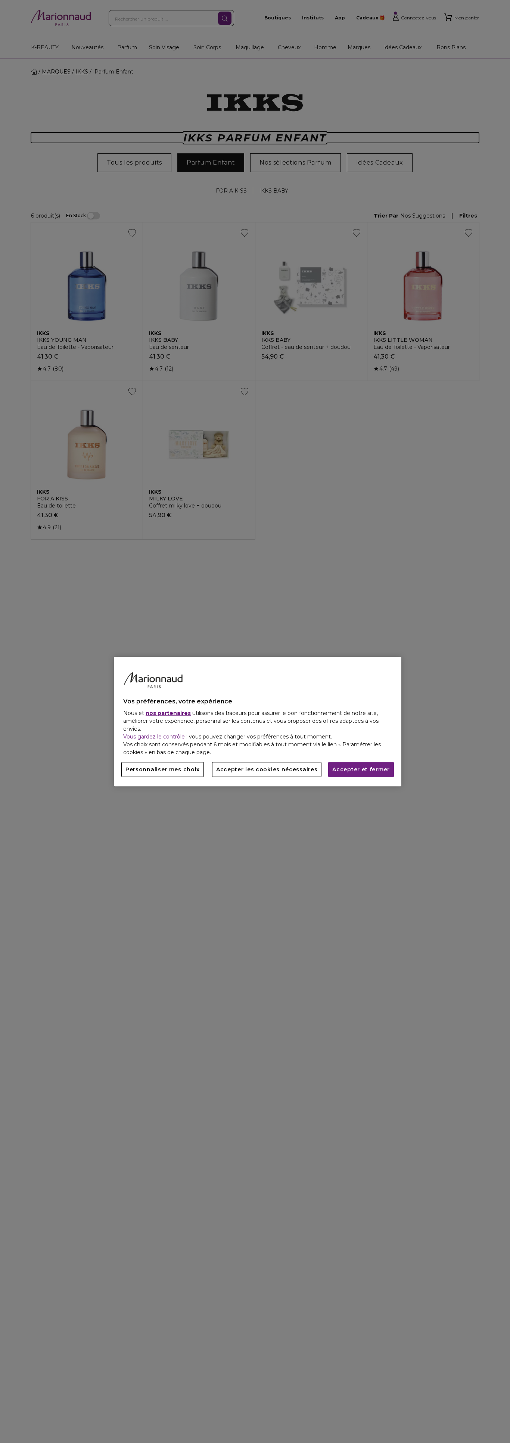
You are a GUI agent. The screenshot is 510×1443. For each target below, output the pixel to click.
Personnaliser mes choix (162, 769)
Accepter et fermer (361, 769)
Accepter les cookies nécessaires (266, 769)
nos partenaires (168, 713)
